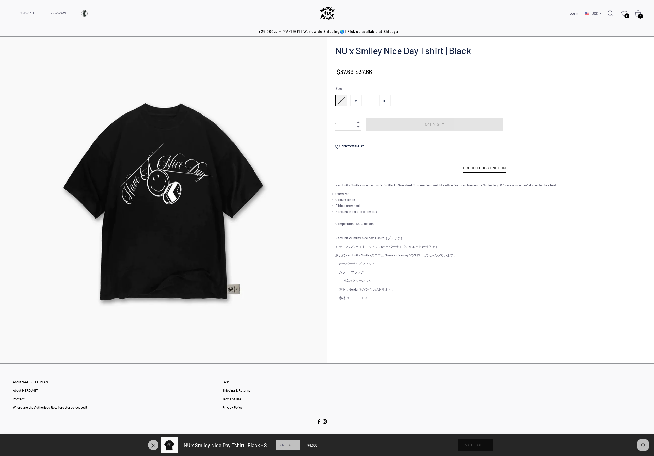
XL (385, 101)
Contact (19, 399)
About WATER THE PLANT (31, 382)
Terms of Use (231, 399)
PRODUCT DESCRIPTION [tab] (484, 167)
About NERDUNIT (25, 390)
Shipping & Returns (236, 390)
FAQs (225, 382)
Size (338, 88)
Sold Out (475, 445)
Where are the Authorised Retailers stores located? (50, 407)
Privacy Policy (232, 407)
